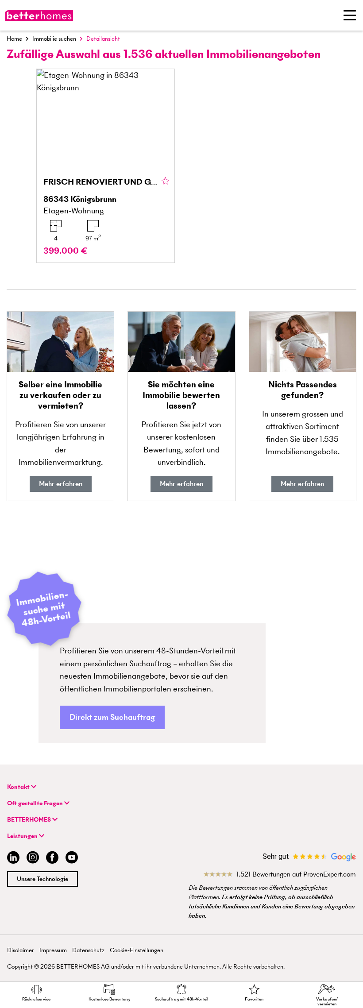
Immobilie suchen (54, 39)
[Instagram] (32, 858)
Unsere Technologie (42, 879)
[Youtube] (71, 858)
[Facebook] (52, 858)
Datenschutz (88, 950)
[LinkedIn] (11, 858)
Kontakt (19, 787)
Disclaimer (20, 950)
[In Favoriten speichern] (165, 181)
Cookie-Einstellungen (136, 950)
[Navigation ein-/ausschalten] (350, 15)
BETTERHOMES (29, 819)
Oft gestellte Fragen (35, 803)
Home (14, 39)
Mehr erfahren (60, 483)
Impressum (53, 950)
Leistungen (23, 836)
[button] (112, 717)
